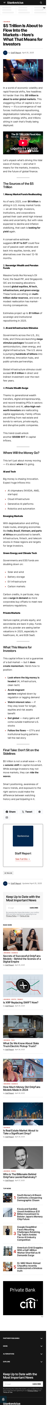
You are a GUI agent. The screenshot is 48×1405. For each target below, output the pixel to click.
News (5, 1346)
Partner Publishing (11, 1338)
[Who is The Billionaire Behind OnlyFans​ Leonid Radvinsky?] (23, 1157)
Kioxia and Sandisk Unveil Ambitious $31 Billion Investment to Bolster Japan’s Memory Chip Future (30, 1214)
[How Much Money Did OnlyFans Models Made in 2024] (23, 1070)
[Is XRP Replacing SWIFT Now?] (23, 985)
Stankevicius (15, 2)
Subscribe (34, 908)
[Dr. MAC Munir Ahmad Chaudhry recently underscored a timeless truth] (7, 1266)
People (13, 1171)
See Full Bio (21, 859)
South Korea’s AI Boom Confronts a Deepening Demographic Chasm (29, 1198)
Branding (7, 952)
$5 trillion (8, 873)
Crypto (13, 999)
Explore (6, 1362)
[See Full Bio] (29, 859)
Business (7, 21)
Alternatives (8, 1354)
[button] (4, 2)
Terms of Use (24, 916)
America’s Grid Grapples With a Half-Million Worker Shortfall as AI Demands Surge (30, 1251)
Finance (20, 999)
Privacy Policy (11, 916)
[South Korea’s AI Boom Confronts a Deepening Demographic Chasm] (7, 1197)
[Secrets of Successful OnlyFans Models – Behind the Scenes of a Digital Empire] (23, 939)
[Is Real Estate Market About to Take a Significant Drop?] (23, 1113)
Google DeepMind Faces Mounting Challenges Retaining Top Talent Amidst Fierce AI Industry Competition (28, 1233)
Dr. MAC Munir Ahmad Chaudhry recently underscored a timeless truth (29, 1267)
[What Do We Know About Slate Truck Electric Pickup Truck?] (23, 1026)
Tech (13, 1040)
